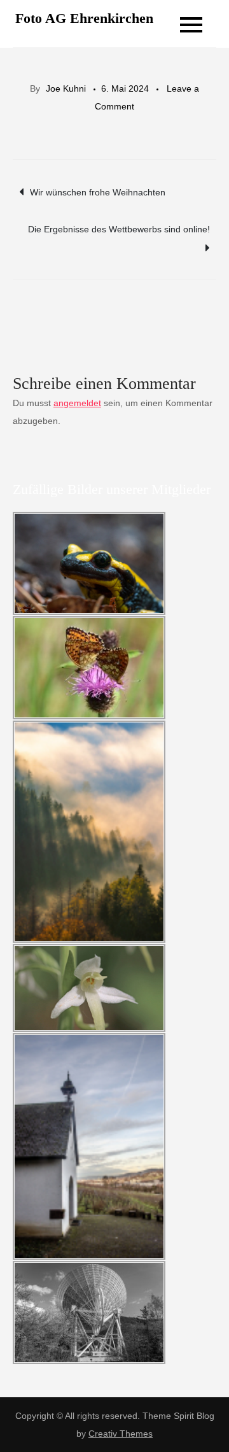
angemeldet (77, 403)
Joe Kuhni (66, 88)
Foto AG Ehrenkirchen (84, 18)
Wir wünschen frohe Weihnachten (97, 192)
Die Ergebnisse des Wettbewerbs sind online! (119, 229)
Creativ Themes (120, 1433)
